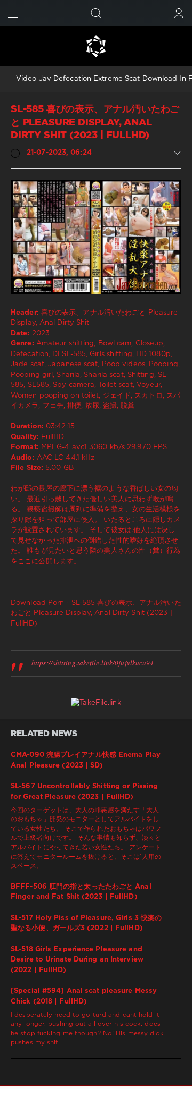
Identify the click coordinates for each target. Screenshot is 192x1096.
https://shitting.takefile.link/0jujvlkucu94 (92, 663)
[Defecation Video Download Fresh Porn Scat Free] (96, 46)
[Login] (179, 13)
